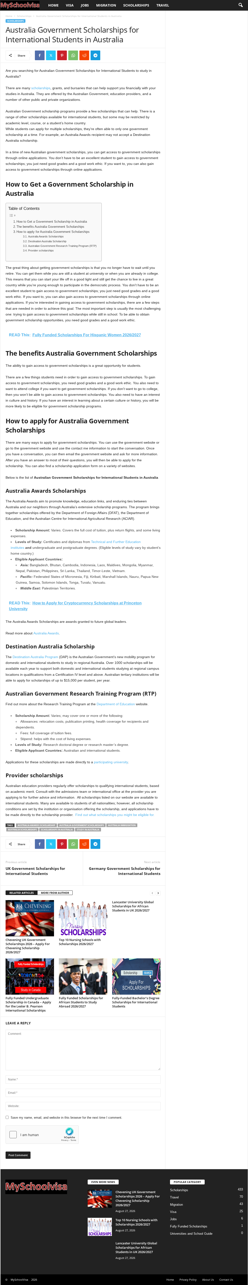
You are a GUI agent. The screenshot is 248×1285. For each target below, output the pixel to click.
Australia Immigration (122, 825)
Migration (106, 5)
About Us (208, 1279)
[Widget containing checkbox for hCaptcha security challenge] (42, 1134)
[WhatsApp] (73, 55)
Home (53, 5)
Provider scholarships (41, 250)
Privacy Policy (188, 1279)
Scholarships (136, 5)
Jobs (85, 5)
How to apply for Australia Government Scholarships (53, 232)
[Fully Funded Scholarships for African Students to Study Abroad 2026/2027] (83, 976)
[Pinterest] (62, 55)
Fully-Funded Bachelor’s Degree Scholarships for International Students (135, 1002)
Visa (70, 5)
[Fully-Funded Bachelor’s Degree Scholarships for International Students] (136, 976)
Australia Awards (46, 633)
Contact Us (226, 1279)
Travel (162, 5)
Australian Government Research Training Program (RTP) (62, 245)
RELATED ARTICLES (21, 893)
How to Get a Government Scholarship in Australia (51, 221)
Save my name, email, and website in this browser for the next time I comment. (66, 1117)
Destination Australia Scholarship (47, 241)
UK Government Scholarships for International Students (35, 871)
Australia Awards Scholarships (45, 236)
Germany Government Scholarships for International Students (124, 871)
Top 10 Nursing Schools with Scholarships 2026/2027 (80, 942)
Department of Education (116, 704)
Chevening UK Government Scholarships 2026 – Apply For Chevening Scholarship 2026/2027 (28, 946)
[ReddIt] (84, 55)
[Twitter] (51, 55)
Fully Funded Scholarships (188, 1226)
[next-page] (158, 893)
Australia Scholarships (22, 829)
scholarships (40, 88)
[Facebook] (40, 55)
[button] (240, 5)
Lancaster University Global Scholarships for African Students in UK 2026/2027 (133, 906)
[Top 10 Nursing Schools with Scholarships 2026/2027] (83, 918)
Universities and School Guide (191, 1233)
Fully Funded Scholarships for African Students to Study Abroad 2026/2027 (81, 1002)
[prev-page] (152, 893)
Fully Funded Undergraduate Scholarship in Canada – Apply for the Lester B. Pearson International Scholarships (28, 1004)
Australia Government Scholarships (81, 825)
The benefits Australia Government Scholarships (50, 226)
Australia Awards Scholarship (36, 825)
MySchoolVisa (19, 1279)
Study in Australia (88, 829)
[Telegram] (95, 55)
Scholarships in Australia (57, 829)
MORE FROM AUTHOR (55, 893)
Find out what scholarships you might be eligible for (114, 815)
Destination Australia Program (35, 657)
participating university (111, 762)
